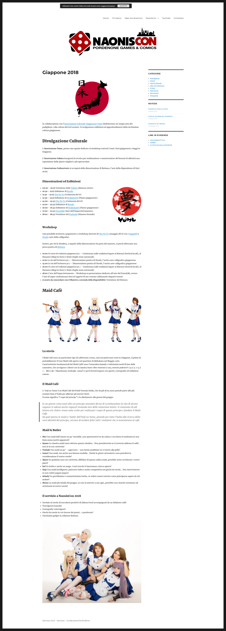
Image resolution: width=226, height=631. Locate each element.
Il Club (152, 88)
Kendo (70, 191)
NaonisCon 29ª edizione (156, 124)
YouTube (166, 18)
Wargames (154, 96)
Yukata (74, 188)
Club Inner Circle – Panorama (53, 621)
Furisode (73, 214)
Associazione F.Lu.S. (157, 140)
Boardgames (155, 79)
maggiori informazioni (108, 6)
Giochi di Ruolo (156, 84)
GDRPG (153, 143)
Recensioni (154, 93)
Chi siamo (116, 18)
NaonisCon (151, 18)
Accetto (123, 6)
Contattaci (179, 18)
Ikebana (61, 247)
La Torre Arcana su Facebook (161, 145)
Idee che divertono (134, 18)
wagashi (133, 234)
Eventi (152, 81)
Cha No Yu (59, 194)
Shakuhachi (72, 198)
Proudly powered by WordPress (78, 621)
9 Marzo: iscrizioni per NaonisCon (160, 116)
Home (106, 18)
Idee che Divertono (157, 86)
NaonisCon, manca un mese (158, 109)
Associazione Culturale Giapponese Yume (83, 124)
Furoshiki (60, 211)
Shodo (45, 237)
